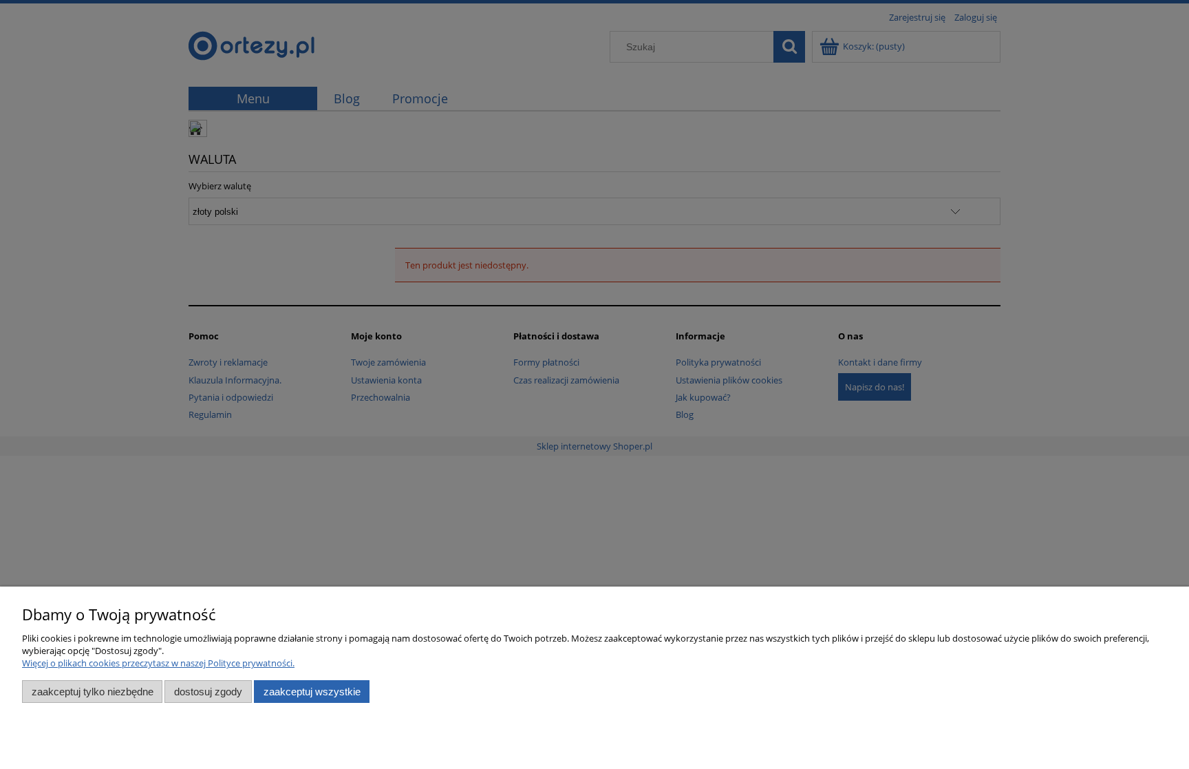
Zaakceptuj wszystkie (312, 691)
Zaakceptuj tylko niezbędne (92, 691)
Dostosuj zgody (208, 691)
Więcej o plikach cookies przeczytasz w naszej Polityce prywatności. (158, 663)
